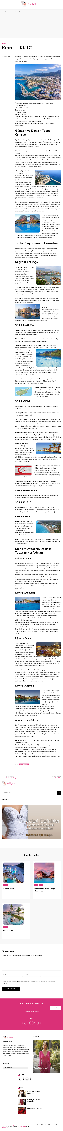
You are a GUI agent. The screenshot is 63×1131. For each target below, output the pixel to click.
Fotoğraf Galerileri (40, 1071)
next (57, 1056)
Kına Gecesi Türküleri (35, 1108)
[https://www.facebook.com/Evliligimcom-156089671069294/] (19, 1079)
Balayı (4, 43)
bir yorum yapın (6, 56)
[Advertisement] (31, 25)
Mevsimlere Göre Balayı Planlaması (44, 889)
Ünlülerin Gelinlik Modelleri (33, 1092)
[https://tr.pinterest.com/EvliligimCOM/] (30, 1079)
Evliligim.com (14, 1125)
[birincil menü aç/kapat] (2, 4)
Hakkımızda (40, 1125)
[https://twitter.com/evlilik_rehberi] (27, 1079)
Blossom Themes (21, 1126)
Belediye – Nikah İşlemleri (33, 1101)
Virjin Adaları (8, 888)
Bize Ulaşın (57, 1125)
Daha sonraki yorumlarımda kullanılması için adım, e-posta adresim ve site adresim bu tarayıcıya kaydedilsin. (28, 983)
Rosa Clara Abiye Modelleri (36, 1068)
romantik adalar (24, 764)
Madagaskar (8, 930)
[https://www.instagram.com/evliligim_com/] (23, 1079)
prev (35, 1056)
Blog (40, 884)
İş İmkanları (49, 1125)
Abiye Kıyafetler (57, 1071)
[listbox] (46, 1056)
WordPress (5, 1127)
